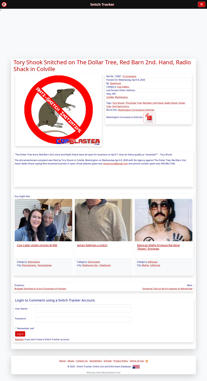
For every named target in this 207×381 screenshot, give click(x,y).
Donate (108, 360)
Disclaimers (96, 360)
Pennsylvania (29, 265)
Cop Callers (123, 86)
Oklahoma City (90, 265)
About (62, 360)
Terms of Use (137, 360)
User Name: (21, 308)
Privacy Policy (120, 360)
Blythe (145, 265)
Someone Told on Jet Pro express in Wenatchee (167, 288)
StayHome (115, 83)
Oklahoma (105, 265)
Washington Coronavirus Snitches (136, 109)
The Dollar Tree (133, 102)
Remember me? (25, 328)
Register (19, 339)
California (155, 265)
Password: (20, 318)
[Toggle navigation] (201, 4)
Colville (110, 97)
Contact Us (82, 360)
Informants (34, 261)
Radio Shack (171, 102)
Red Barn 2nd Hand (153, 102)
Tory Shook (118, 102)
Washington (121, 97)
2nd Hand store (120, 106)
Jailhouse (152, 261)
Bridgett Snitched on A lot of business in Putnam (40, 288)
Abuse (71, 360)
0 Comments (129, 76)
